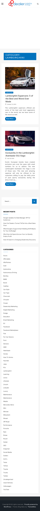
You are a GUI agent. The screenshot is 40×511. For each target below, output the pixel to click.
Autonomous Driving (10, 272)
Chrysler (6, 300)
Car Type (6, 293)
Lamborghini (9, 92)
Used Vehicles (8, 483)
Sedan (5, 442)
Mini (4, 408)
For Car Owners (8, 337)
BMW (5, 279)
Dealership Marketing (10, 306)
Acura (5, 255)
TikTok (5, 466)
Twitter (5, 476)
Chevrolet (6, 296)
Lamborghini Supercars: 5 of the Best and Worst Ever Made (19, 99)
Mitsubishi (6, 415)
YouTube (6, 489)
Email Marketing (8, 320)
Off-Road (6, 422)
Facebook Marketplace (10, 330)
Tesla (5, 462)
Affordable (6, 259)
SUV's (5, 459)
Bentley (5, 276)
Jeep (5, 364)
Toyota (5, 469)
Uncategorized (8, 479)
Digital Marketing (9, 310)
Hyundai (6, 361)
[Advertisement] (20, 29)
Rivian (5, 435)
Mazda (5, 401)
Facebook (6, 327)
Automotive (7, 269)
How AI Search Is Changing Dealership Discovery (19, 240)
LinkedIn (6, 388)
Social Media (7, 452)
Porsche (6, 428)
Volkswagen (7, 486)
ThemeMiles (32, 507)
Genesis (6, 344)
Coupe (5, 303)
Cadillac (6, 286)
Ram (4, 432)
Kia (4, 367)
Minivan (5, 411)
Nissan (5, 418)
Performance (7, 425)
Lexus (5, 378)
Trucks (5, 472)
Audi (4, 266)
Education (6, 317)
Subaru (5, 455)
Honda (5, 354)
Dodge (5, 313)
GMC (5, 347)
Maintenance (7, 394)
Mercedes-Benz (8, 405)
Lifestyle (6, 381)
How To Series (8, 357)
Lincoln (5, 384)
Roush (5, 439)
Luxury (5, 391)
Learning (6, 374)
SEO (4, 445)
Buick (5, 283)
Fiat (4, 333)
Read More (9, 118)
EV (4, 323)
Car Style (6, 289)
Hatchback (6, 350)
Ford (4, 340)
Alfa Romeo (7, 262)
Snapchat (6, 449)
